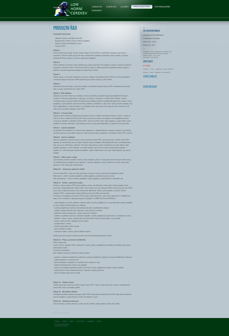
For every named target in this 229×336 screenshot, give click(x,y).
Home (55, 19)
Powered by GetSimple (61, 325)
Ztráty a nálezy (150, 76)
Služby (124, 6)
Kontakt (97, 10)
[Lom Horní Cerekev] (70, 9)
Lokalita (97, 6)
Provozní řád (142, 6)
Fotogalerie (162, 6)
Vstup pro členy (150, 86)
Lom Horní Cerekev (63, 324)
